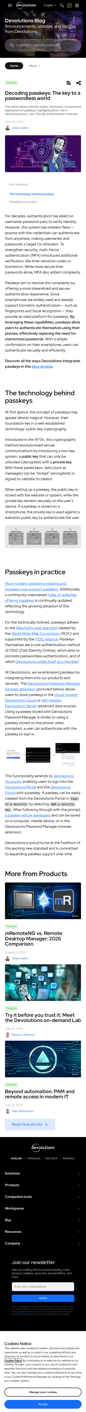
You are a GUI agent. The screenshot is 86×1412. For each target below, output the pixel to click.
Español (69, 1158)
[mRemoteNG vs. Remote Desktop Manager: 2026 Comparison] (43, 900)
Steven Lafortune (23, 1035)
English (16, 1158)
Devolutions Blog (25, 20)
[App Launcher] (77, 5)
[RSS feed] (68, 82)
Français (33, 1158)
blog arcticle (42, 366)
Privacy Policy (25, 1314)
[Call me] (69, 5)
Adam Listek (20, 128)
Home (14, 66)
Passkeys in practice (23, 202)
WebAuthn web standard (36, 627)
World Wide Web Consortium (35, 633)
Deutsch (52, 1158)
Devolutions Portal (20, 787)
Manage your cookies (43, 1392)
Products (11, 82)
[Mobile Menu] (9, 5)
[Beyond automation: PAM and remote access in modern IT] (43, 1059)
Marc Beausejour (23, 1111)
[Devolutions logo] (43, 1148)
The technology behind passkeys (31, 194)
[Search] (62, 5)
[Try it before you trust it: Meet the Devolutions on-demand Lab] (43, 982)
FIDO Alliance (46, 639)
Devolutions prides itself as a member (46, 661)
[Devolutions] (26, 5)
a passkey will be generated (28, 815)
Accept (43, 1404)
